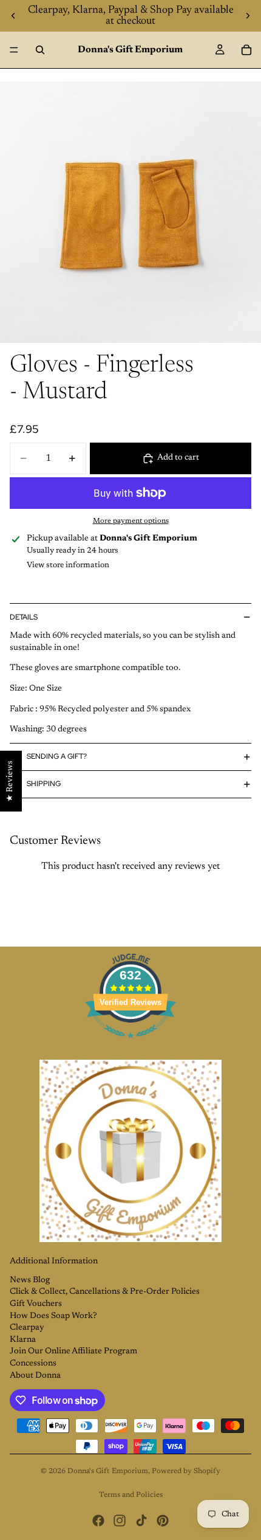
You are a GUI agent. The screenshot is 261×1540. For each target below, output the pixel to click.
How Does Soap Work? (53, 1316)
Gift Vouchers (36, 1304)
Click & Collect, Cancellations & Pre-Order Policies (105, 1292)
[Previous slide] (13, 15)
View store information (68, 565)
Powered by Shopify (186, 1471)
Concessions (33, 1363)
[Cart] (246, 49)
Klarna (23, 1340)
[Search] (40, 49)
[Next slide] (247, 15)
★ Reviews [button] (10, 780)
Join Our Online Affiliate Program (73, 1351)
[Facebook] (98, 1520)
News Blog (30, 1280)
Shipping (44, 784)
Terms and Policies (131, 1495)
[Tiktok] (141, 1520)
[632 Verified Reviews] (130, 1045)
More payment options (131, 521)
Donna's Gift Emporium (107, 1471)
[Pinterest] (162, 1520)
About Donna (35, 1376)
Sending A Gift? (57, 756)
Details (24, 617)
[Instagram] (119, 1520)
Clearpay (27, 1328)
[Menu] (14, 50)
